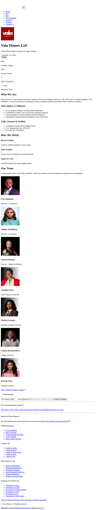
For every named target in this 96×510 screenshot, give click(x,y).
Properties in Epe (12, 494)
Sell (7, 16)
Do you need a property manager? (34, 500)
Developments (11, 18)
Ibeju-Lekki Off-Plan (13, 439)
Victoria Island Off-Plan (14, 435)
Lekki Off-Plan (11, 430)
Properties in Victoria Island (16, 490)
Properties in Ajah (12, 492)
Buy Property (10, 508)
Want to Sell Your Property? (11, 500)
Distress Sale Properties (14, 476)
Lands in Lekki (11, 448)
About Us (9, 20)
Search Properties (60, 399)
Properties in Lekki (13, 488)
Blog (34, 508)
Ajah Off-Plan (11, 437)
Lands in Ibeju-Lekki (13, 452)
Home (8, 12)
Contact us (40, 508)
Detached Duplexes (13, 470)
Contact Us (10, 24)
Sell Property (20, 508)
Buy (7, 14)
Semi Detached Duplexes (15, 472)
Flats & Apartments (13, 466)
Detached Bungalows (14, 468)
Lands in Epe (10, 456)
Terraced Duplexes (13, 474)
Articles (8, 22)
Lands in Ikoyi (11, 450)
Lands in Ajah (11, 454)
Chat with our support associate (56, 421)
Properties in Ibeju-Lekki (15, 496)
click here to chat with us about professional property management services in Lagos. (32, 410)
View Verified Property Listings (12, 390)
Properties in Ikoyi (12, 485)
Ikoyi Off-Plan (11, 433)
